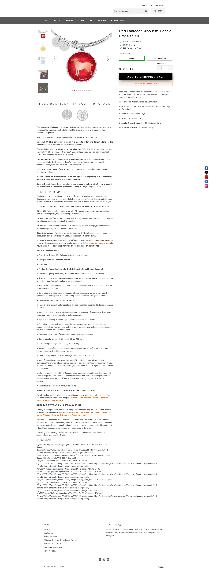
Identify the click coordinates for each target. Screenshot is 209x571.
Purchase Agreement (53, 547)
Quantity (160, 64)
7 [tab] (84, 91)
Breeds (57, 21)
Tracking (69, 21)
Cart (160, 11)
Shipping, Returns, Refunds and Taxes (60, 540)
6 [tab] (82, 91)
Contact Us (48, 533)
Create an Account (158, 5)
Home (47, 21)
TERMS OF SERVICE (52, 544)
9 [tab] (88, 91)
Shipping (82, 21)
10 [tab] (90, 91)
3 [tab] (77, 91)
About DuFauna (98, 21)
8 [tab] (86, 91)
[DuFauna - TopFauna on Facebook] (99, 560)
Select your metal (125, 53)
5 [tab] (80, 91)
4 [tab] (78, 91)
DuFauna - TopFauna (56, 567)
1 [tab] (73, 91)
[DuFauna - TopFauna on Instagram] (108, 560)
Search (47, 529)
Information (116, 21)
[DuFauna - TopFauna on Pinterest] (104, 560)
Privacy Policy (50, 551)
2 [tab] (75, 91)
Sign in (144, 5)
